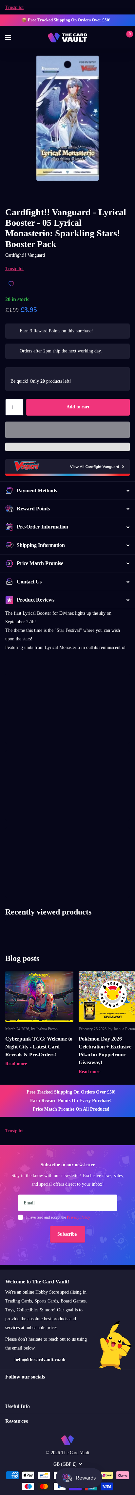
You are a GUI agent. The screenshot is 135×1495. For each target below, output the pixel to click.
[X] (21, 1388)
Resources (16, 1421)
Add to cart (78, 406)
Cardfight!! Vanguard (25, 255)
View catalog (9, 37)
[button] (67, 430)
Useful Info (17, 1406)
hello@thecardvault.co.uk (40, 1359)
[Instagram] (7, 1389)
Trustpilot (14, 7)
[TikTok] (35, 1389)
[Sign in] (116, 37)
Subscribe (67, 1234)
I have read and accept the (58, 1217)
